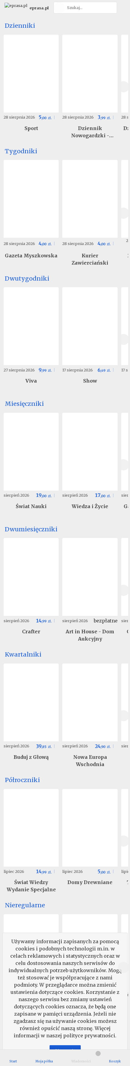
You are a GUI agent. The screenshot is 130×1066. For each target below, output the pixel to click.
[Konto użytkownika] (122, 8)
